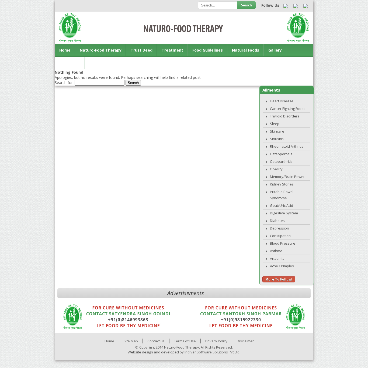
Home (65, 50)
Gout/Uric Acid (281, 205)
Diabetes (277, 220)
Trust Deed (141, 50)
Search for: (64, 82)
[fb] (295, 6)
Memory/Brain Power (287, 176)
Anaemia (277, 258)
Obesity (276, 169)
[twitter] (305, 6)
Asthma (276, 250)
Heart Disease (281, 101)
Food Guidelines (207, 50)
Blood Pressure (282, 243)
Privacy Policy (216, 341)
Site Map (131, 341)
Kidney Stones (282, 184)
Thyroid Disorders (284, 116)
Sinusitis (277, 138)
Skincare (277, 131)
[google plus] (285, 6)
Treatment (172, 50)
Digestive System (284, 213)
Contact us (70, 63)
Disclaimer (245, 341)
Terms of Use (185, 341)
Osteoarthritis (281, 161)
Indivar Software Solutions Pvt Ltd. (212, 352)
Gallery (275, 50)
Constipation (280, 235)
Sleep (274, 123)
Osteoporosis (281, 153)
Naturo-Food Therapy (100, 50)
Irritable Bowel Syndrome (281, 194)
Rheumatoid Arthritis (286, 146)
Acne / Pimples (282, 266)
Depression (279, 228)
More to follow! (278, 279)
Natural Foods (245, 50)
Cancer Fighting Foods (287, 108)
